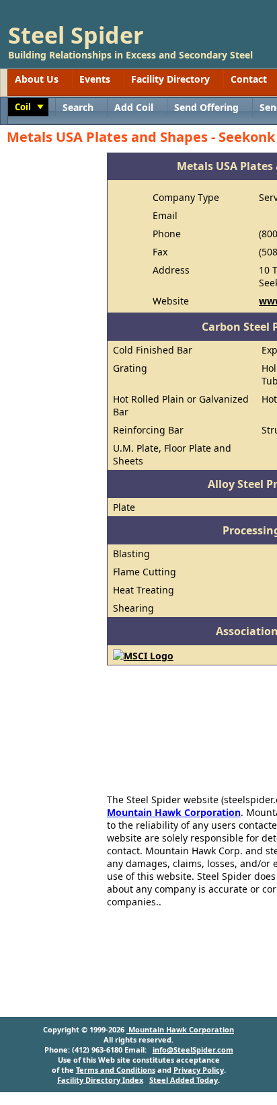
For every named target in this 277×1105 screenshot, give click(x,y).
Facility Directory (170, 79)
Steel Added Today (183, 1080)
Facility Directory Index (100, 1080)
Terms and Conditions (115, 1070)
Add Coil (133, 107)
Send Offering (206, 107)
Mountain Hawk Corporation (174, 812)
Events (94, 79)
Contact (249, 79)
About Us (36, 79)
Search (78, 107)
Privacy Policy (198, 1070)
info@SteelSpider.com (193, 1050)
